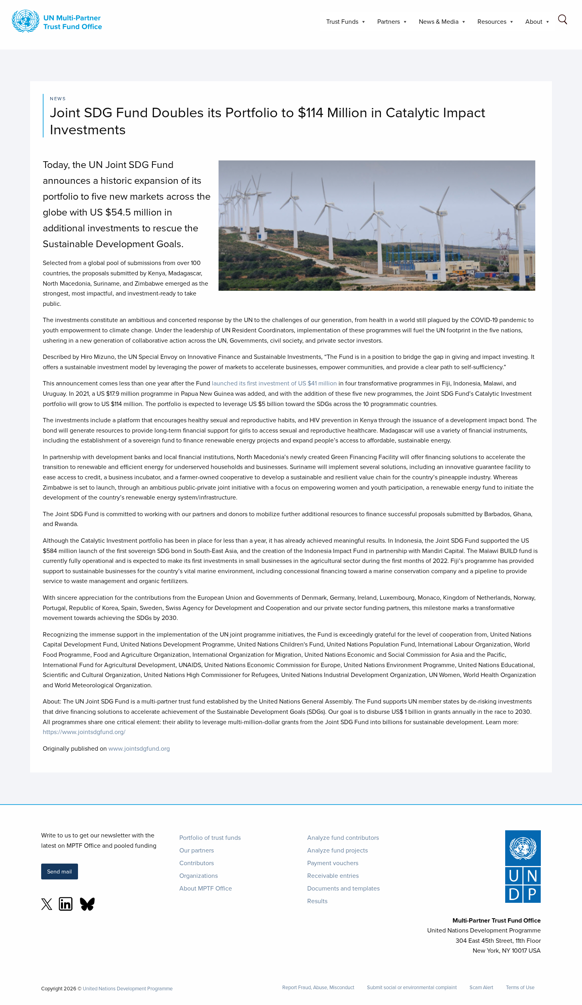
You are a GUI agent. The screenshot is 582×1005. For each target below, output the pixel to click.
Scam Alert (481, 987)
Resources (488, 24)
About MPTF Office (205, 888)
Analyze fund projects (337, 850)
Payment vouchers (332, 862)
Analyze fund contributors (343, 837)
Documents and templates (343, 888)
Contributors (196, 862)
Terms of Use (520, 987)
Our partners (196, 850)
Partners (385, 24)
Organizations (198, 875)
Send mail (59, 871)
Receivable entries (333, 875)
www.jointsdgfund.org (139, 748)
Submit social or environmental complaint (412, 987)
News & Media (435, 24)
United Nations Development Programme (128, 988)
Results (317, 900)
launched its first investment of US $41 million (274, 383)
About (530, 24)
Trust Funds (339, 24)
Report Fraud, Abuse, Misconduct (318, 987)
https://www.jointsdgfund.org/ (84, 731)
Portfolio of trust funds (210, 837)
